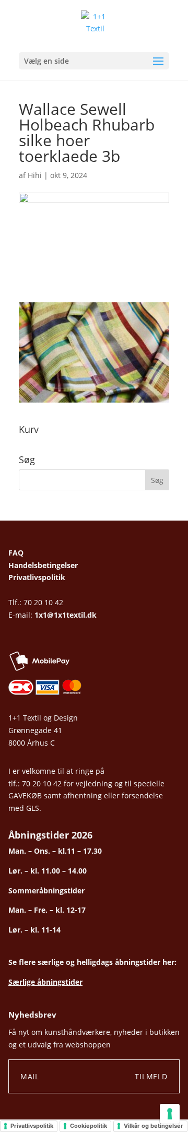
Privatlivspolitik (36, 577)
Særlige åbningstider (45, 982)
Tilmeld (151, 1076)
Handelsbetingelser (43, 565)
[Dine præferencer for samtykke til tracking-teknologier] (170, 1114)
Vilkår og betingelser (153, 1125)
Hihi (35, 175)
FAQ (16, 553)
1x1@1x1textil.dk (65, 615)
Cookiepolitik (88, 1125)
